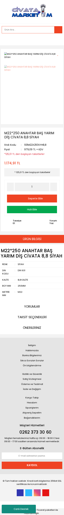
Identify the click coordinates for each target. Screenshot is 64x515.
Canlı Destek (21, 509)
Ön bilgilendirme (32, 365)
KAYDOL (32, 465)
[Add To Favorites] (59, 53)
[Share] (59, 59)
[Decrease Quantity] (10, 187)
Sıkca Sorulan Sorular (32, 360)
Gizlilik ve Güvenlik (32, 374)
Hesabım (32, 402)
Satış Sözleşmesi (32, 379)
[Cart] (57, 39)
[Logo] (32, 11)
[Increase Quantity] (53, 187)
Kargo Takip (32, 397)
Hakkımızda (32, 350)
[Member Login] (5, 39)
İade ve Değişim (32, 389)
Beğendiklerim (32, 417)
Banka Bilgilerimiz (32, 355)
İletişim (32, 345)
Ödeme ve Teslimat (32, 384)
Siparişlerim (32, 407)
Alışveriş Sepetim (32, 412)
